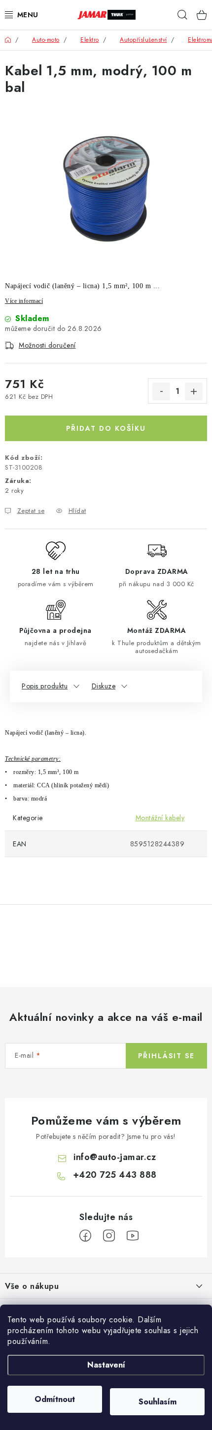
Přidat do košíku (106, 428)
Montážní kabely (160, 818)
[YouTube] (133, 1236)
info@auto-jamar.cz (114, 1157)
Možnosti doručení (47, 345)
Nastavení (106, 1364)
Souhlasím (158, 1401)
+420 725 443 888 (115, 1174)
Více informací (24, 301)
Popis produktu (45, 686)
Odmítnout (55, 1399)
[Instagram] (109, 1236)
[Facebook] (85, 1236)
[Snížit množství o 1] (161, 391)
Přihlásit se (166, 1056)
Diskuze (104, 686)
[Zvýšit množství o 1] (194, 391)
